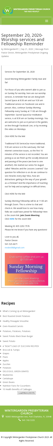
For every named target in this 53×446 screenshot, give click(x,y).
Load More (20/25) (27, 393)
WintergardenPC (11, 49)
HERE (11, 218)
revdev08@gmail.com (14, 247)
